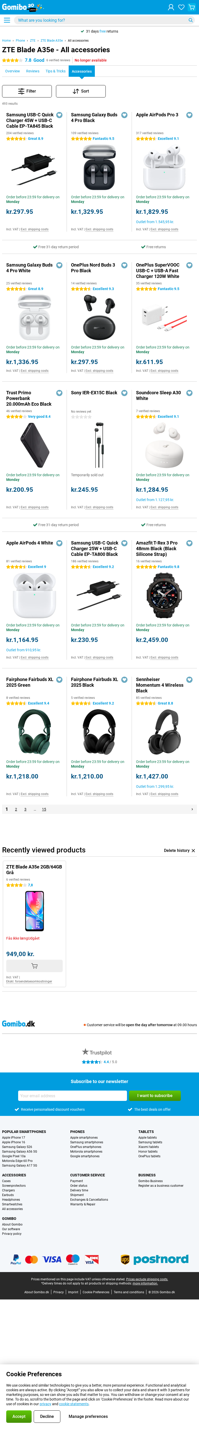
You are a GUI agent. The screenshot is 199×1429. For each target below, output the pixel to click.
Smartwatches (12, 1204)
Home (6, 40)
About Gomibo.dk (36, 1292)
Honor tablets (148, 1151)
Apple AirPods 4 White (29, 543)
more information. (145, 1283)
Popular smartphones (24, 1132)
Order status (78, 1186)
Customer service (87, 1175)
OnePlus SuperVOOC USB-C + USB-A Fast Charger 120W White (158, 270)
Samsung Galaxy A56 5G (19, 1151)
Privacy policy (12, 1234)
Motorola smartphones (86, 1151)
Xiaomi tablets (148, 1147)
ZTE (32, 40)
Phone (20, 40)
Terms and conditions (129, 1292)
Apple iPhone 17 (13, 1137)
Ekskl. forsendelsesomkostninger (29, 981)
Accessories (14, 1175)
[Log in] (171, 7)
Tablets (146, 1132)
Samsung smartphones (86, 1142)
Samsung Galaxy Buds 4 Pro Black (94, 117)
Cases (6, 1181)
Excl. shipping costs (34, 229)
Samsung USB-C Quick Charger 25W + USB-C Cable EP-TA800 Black (94, 548)
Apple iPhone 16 (13, 1142)
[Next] (192, 809)
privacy (45, 1404)
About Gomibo (12, 1224)
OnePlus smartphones (85, 1147)
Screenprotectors (14, 1186)
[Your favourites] (181, 7)
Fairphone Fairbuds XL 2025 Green (29, 682)
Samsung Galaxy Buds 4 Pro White (29, 267)
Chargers (8, 1190)
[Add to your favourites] (59, 115)
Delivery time (79, 1190)
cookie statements (74, 1404)
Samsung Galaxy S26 (17, 1147)
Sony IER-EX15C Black (94, 392)
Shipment (77, 1195)
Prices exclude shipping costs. (147, 1279)
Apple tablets (147, 1137)
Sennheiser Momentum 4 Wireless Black (159, 685)
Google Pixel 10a (14, 1156)
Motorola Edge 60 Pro (17, 1161)
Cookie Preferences (96, 1292)
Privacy (58, 1292)
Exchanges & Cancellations (89, 1199)
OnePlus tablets (149, 1156)
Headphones (11, 1199)
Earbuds (8, 1195)
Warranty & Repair (82, 1204)
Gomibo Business (150, 1181)
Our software (11, 1229)
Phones (77, 1132)
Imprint (73, 1292)
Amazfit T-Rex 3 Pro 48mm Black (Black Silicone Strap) (156, 548)
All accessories (78, 40)
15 (44, 809)
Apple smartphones (84, 1137)
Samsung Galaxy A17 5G (19, 1165)
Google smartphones (85, 1156)
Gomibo (9, 1218)
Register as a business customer (160, 1186)
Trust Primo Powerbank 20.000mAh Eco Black (29, 398)
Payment (76, 1181)
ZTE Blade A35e (52, 40)
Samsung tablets (150, 1142)
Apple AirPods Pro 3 (157, 114)
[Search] (191, 20)
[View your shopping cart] (192, 7)
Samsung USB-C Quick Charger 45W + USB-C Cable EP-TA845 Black (30, 120)
